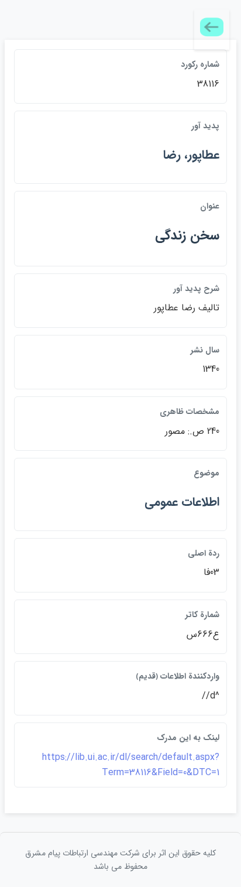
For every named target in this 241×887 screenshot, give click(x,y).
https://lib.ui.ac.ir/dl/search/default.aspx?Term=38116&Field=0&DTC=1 (130, 765)
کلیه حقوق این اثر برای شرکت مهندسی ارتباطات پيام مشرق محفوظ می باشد (120, 859)
